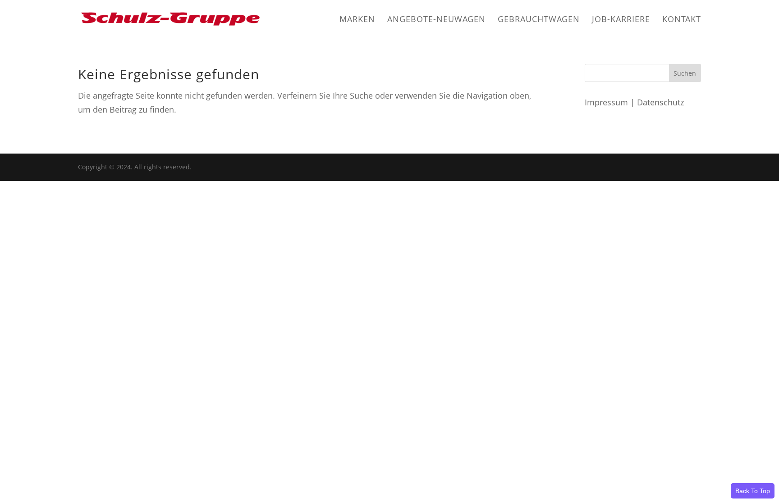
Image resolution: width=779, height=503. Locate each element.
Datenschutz (660, 102)
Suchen (685, 73)
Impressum (606, 102)
